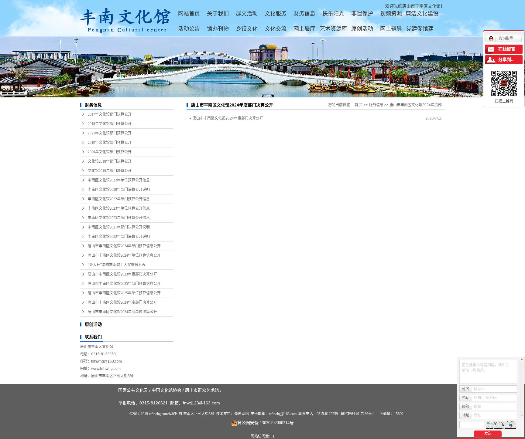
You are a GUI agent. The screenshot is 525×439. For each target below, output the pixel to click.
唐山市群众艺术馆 (202, 390)
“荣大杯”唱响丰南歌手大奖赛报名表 (117, 265)
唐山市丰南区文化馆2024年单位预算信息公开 (124, 255)
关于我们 (218, 14)
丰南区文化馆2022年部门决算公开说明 (119, 237)
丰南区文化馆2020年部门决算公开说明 (119, 189)
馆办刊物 (218, 29)
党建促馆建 (420, 29)
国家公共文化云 (133, 390)
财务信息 (304, 14)
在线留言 (506, 49)
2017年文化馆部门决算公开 (110, 114)
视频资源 (391, 14)
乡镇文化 (247, 29)
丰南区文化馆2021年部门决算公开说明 (119, 227)
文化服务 (276, 14)
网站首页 (189, 14)
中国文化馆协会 (166, 390)
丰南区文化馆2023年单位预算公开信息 (119, 208)
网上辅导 (391, 29)
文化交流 (276, 29)
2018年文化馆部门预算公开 (110, 124)
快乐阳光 (333, 14)
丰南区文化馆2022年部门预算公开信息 (119, 199)
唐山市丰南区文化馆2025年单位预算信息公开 (124, 293)
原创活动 (362, 29)
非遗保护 (362, 14)
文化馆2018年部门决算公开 (110, 161)
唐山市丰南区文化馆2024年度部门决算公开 (122, 302)
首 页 (359, 105)
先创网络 (241, 414)
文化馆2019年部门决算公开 (110, 171)
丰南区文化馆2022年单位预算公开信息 (119, 180)
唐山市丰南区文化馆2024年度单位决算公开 (122, 312)
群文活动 (247, 14)
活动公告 (189, 29)
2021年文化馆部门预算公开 (110, 133)
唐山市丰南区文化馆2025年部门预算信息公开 (124, 284)
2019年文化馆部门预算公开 (110, 142)
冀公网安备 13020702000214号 (265, 422)
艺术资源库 (333, 29)
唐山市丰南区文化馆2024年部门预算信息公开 (124, 246)
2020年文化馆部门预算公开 (110, 152)
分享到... (506, 59)
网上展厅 (304, 29)
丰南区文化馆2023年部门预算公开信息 (119, 218)
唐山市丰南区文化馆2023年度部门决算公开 (122, 274)
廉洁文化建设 (422, 14)
